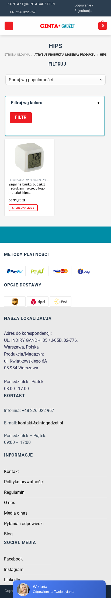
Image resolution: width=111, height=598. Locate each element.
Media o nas (15, 513)
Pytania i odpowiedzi (24, 523)
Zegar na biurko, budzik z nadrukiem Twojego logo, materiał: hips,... (27, 189)
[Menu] (9, 26)
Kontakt (11, 471)
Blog (8, 533)
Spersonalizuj (23, 207)
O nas (9, 502)
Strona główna (17, 54)
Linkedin (12, 579)
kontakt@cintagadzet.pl (40, 422)
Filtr (20, 117)
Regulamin (14, 492)
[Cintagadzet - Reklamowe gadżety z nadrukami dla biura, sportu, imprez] (57, 26)
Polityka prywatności (24, 481)
